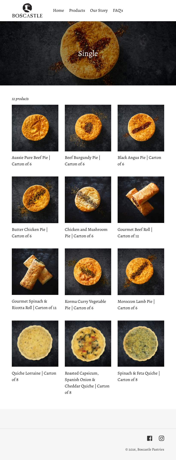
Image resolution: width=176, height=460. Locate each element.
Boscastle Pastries (150, 449)
